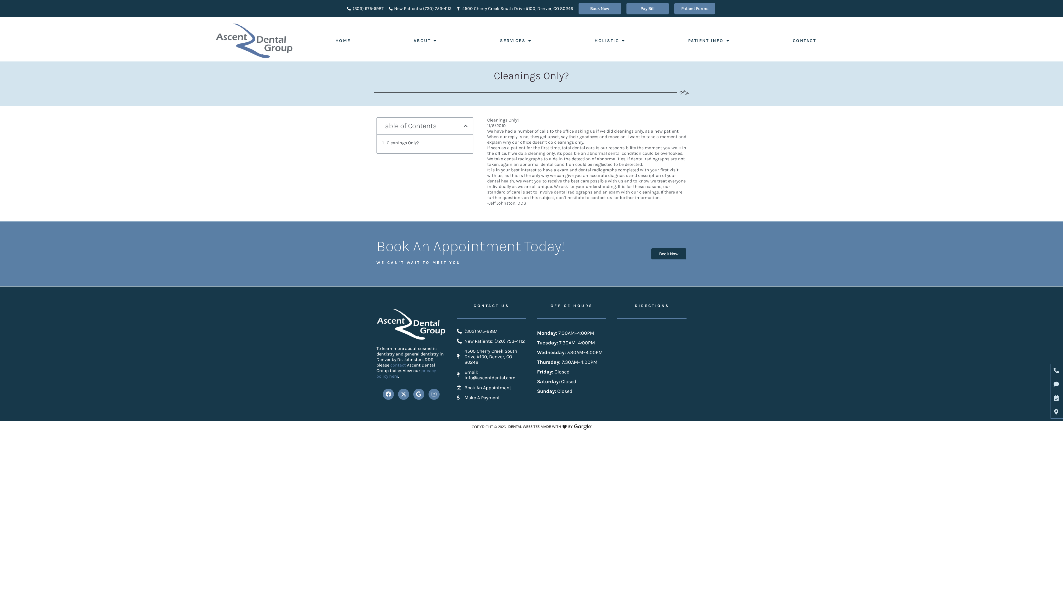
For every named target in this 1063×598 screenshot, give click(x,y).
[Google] (418, 394)
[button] (466, 126)
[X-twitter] (403, 394)
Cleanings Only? (403, 142)
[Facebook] (388, 394)
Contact (804, 40)
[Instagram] (434, 394)
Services (512, 40)
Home (343, 40)
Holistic (607, 40)
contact (398, 365)
